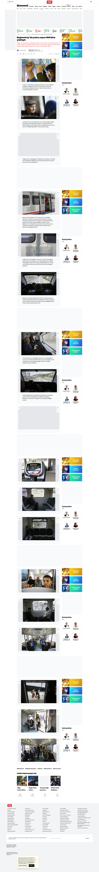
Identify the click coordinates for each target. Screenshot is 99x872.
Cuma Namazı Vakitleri (29, 811)
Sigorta (68, 8)
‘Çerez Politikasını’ (31, 862)
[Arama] (8, 1)
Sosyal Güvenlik (75, 8)
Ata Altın (44, 821)
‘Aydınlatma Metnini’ (22, 863)
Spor (40, 6)
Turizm (51, 8)
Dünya (36, 6)
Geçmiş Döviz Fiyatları (82, 821)
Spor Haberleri (10, 816)
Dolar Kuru (9, 828)
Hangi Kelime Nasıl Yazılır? (65, 823)
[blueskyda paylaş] (23, 54)
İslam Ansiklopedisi (64, 816)
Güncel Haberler (10, 813)
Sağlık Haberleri (10, 819)
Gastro (69, 6)
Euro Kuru (9, 829)
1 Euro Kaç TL (45, 828)
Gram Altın (44, 816)
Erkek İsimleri (62, 829)
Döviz (21, 8)
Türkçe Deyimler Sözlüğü (82, 810)
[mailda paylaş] (31, 54)
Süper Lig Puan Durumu (47, 831)
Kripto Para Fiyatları (11, 831)
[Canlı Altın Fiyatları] (72, 37)
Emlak (59, 8)
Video (73, 6)
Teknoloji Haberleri (11, 823)
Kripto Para (36, 8)
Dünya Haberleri (10, 818)
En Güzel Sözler (63, 824)
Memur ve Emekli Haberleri (12, 824)
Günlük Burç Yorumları (29, 819)
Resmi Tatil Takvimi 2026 (83, 828)
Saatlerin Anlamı (45, 811)
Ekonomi (22, 5)
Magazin (45, 6)
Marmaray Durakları (64, 828)
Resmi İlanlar (82, 6)
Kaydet (87, 838)
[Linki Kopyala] (34, 54)
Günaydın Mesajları (46, 815)
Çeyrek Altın (44, 818)
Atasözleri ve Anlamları (82, 808)
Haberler (18, 34)
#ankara (40, 768)
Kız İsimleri (62, 831)
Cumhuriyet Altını (46, 823)
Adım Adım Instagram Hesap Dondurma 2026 (84, 823)
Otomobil (47, 8)
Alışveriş (81, 8)
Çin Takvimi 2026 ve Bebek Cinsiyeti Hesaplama (83, 812)
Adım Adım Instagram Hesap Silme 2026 (84, 826)
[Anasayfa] (9, 805)
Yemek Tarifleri (45, 808)
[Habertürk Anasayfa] (49, 2)
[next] (60, 784)
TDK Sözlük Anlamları (64, 810)
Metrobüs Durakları (64, 826)
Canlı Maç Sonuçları (46, 829)
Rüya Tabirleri (63, 813)
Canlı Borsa (27, 808)
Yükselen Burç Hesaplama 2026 (84, 817)
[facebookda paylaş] (18, 54)
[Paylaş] (58, 60)
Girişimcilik (63, 8)
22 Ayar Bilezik (45, 824)
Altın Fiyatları (10, 826)
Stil (76, 6)
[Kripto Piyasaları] (72, 45)
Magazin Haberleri (11, 815)
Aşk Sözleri (44, 813)
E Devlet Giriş (27, 818)
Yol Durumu (27, 824)
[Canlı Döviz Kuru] (72, 54)
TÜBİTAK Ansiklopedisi (64, 818)
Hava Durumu (28, 823)
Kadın (49, 6)
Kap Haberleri (30, 8)
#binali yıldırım (48, 768)
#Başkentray (20, 768)
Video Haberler (63, 808)
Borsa (24, 8)
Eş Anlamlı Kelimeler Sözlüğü (66, 821)
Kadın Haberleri (10, 821)
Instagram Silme (28, 831)
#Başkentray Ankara (30, 768)
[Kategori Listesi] (91, 1)
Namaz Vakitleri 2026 (29, 810)
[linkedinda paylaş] (26, 54)
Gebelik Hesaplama (82, 816)
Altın (18, 8)
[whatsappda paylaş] (29, 54)
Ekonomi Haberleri (11, 811)
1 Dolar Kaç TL (45, 826)
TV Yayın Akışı (28, 828)
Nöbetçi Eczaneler (28, 813)
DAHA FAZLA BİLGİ (23, 865)
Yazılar (58, 6)
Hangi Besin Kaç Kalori (64, 819)
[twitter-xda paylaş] (21, 54)
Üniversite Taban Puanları (65, 811)
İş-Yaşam (28, 34)
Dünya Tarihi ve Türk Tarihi (65, 815)
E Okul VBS (27, 816)
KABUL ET (31, 865)
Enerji (55, 8)
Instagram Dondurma (29, 829)
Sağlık (53, 6)
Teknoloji (63, 6)
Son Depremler (28, 821)
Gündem (31, 6)
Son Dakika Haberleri (11, 808)
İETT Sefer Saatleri (81, 814)
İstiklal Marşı (27, 815)
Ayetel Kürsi (44, 810)
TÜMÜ (63, 85)
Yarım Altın (44, 819)
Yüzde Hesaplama (81, 819)
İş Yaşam (42, 8)
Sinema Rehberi (28, 826)
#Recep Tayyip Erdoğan (59, 768)
